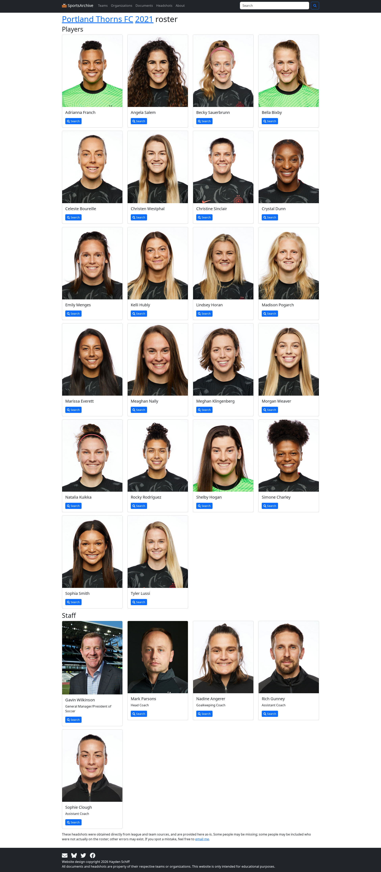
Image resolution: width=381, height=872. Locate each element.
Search (75, 121)
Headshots (164, 5)
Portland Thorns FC (97, 18)
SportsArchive (80, 5)
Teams (103, 5)
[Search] (315, 5)
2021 (144, 18)
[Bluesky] (74, 855)
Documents (144, 5)
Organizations (121, 5)
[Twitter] (84, 855)
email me (202, 839)
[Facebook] (92, 855)
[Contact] (65, 855)
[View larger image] (92, 71)
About (180, 5)
